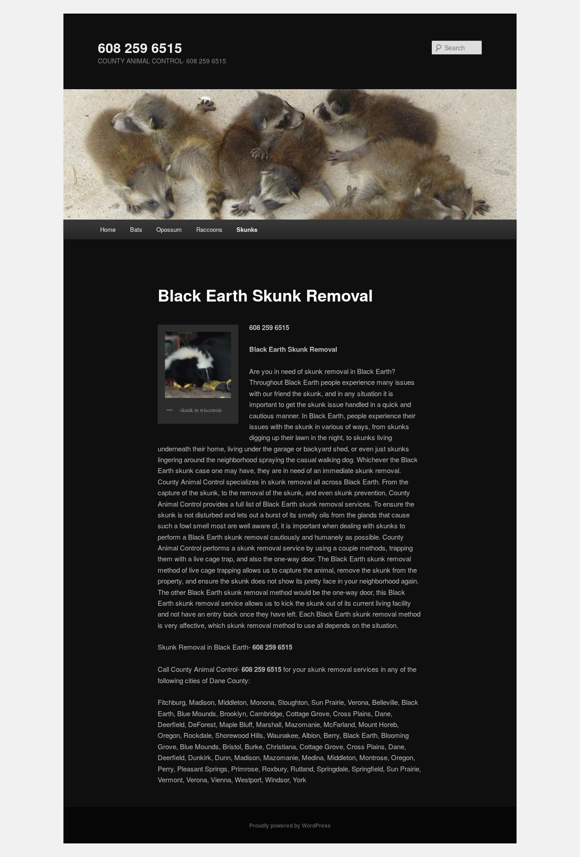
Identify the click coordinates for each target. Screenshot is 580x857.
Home (108, 229)
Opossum (169, 229)
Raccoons (209, 229)
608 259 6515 (140, 47)
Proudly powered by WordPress (290, 825)
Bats (136, 229)
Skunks (247, 229)
